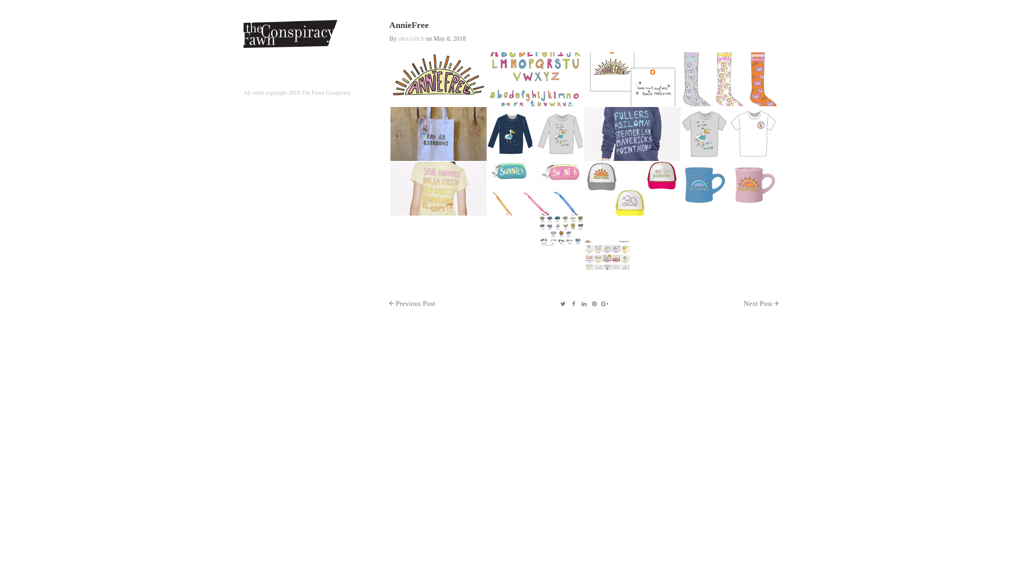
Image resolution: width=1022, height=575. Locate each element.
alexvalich (411, 38)
